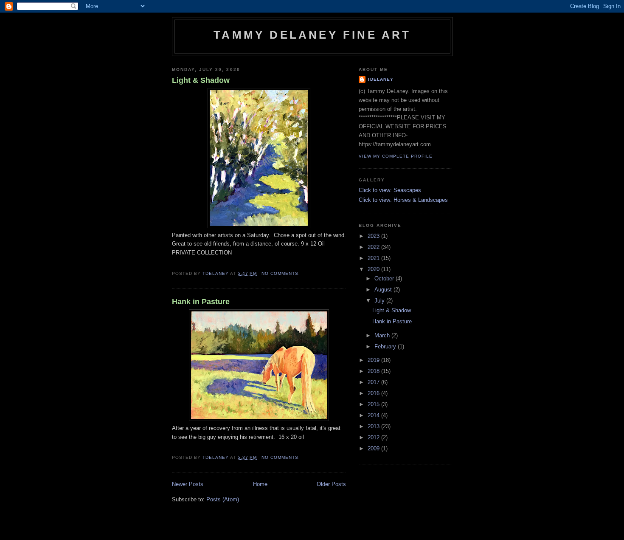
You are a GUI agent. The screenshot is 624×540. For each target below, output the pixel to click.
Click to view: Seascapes (390, 190)
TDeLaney (380, 79)
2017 (374, 382)
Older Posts (331, 484)
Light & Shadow (201, 80)
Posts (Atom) (222, 499)
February (386, 346)
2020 (374, 269)
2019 (374, 360)
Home (260, 484)
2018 (374, 371)
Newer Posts (187, 484)
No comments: (281, 273)
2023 (374, 236)
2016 (374, 393)
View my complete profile (396, 156)
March (382, 335)
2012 (374, 437)
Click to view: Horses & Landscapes (403, 200)
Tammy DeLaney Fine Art (312, 34)
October (385, 278)
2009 (374, 448)
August (384, 289)
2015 (374, 404)
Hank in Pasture (201, 301)
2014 (374, 415)
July (380, 300)
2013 (374, 426)
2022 (374, 247)
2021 (374, 258)
